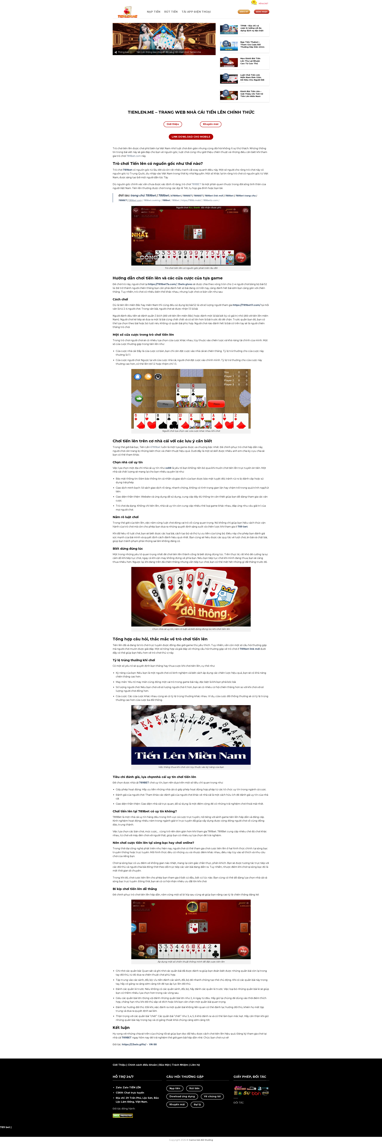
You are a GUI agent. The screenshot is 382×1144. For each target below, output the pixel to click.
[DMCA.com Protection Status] (123, 1115)
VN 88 (153, 1044)
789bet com (135, 200)
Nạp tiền (153, 11)
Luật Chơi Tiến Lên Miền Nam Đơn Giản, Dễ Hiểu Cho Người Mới (252, 77)
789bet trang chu (245, 195)
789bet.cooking (151, 200)
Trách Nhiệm (180, 1064)
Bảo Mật (164, 1064)
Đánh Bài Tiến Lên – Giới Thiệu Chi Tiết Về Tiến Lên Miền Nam (251, 93)
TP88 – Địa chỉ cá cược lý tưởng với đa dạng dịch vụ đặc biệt (251, 28)
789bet (127, 169)
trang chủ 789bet (143, 195)
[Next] (209, 39)
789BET (196, 184)
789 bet (243, 526)
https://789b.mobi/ (191, 200)
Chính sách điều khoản (142, 1064)
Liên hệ (195, 1064)
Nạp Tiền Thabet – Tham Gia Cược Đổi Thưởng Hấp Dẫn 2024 (252, 44)
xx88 (168, 468)
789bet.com (133, 156)
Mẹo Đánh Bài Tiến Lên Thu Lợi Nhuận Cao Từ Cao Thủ (250, 60)
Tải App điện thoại (196, 11)
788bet (163, 195)
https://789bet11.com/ (246, 305)
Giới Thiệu (119, 1064)
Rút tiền (171, 11)
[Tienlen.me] (128, 12)
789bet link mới (213, 195)
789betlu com (210, 200)
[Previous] (118, 39)
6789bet (176, 195)
